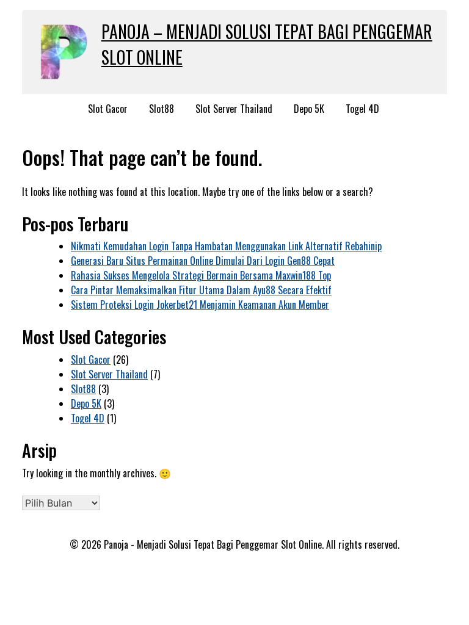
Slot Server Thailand (233, 108)
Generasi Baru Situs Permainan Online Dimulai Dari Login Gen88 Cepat (203, 260)
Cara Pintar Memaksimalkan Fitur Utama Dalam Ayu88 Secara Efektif (201, 290)
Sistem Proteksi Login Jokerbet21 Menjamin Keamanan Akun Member (200, 304)
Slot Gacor (108, 108)
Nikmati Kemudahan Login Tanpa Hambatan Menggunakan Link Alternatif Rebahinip (226, 246)
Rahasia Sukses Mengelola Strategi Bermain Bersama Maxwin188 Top (201, 275)
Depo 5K (309, 108)
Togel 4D (362, 108)
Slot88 (161, 108)
